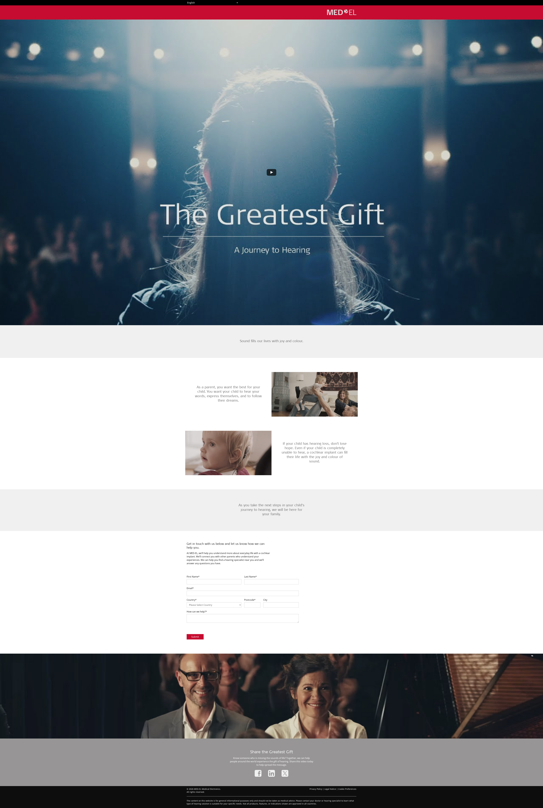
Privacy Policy (316, 789)
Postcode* (250, 599)
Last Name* (250, 576)
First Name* (193, 576)
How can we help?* (197, 611)
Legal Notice (330, 789)
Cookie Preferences (347, 789)
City (265, 599)
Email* (190, 588)
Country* (192, 599)
